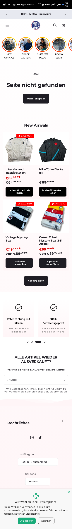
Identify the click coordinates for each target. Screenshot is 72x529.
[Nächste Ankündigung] (65, 14)
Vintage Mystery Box (17, 239)
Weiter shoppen (36, 98)
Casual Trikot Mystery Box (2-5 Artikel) (50, 241)
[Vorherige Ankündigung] (7, 14)
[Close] (69, 492)
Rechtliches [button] (18, 423)
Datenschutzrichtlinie (27, 513)
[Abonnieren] (64, 380)
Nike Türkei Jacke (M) (51, 171)
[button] (7, 25)
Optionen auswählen (19, 263)
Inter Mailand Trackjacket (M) (16, 171)
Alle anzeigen (36, 280)
